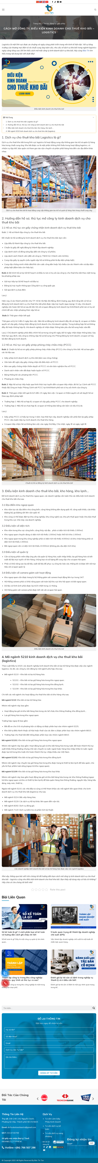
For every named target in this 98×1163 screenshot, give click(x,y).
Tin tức (46, 23)
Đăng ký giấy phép (57, 23)
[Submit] (93, 1008)
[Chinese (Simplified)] (37, 2)
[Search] (95, 9)
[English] (43, 2)
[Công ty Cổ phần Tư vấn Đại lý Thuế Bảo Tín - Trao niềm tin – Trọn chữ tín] (49, 10)
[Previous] (38, 1098)
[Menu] (3, 10)
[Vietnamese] (47, 2)
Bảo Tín (85, 50)
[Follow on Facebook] (52, 2)
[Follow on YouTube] (60, 2)
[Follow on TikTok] (55, 2)
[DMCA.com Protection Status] (58, 1147)
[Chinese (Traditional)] (40, 2)
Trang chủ (37, 23)
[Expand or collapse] (93, 117)
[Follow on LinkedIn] (58, 2)
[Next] (93, 1098)
